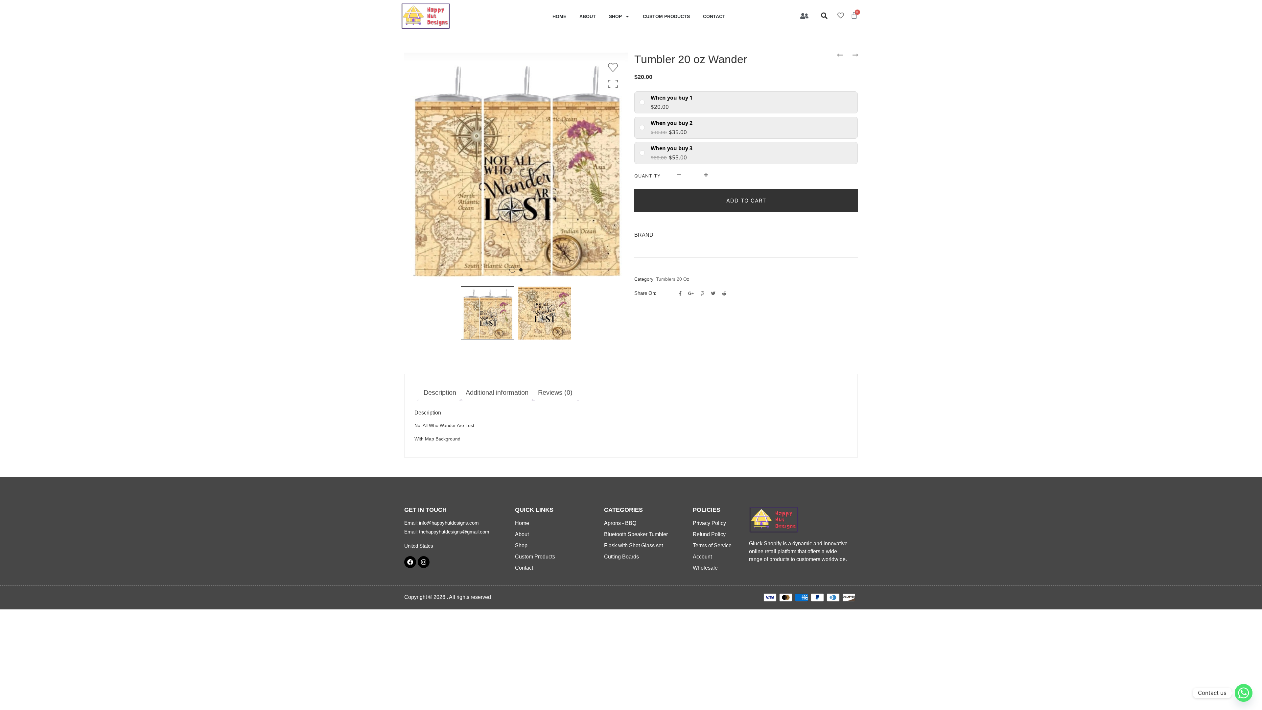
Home (559, 16)
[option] (516, 167)
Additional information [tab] (497, 392)
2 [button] (521, 270)
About (587, 16)
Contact (714, 16)
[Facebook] (410, 562)
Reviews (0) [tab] (555, 392)
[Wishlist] (614, 67)
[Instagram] (424, 562)
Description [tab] (440, 392)
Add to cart (746, 200)
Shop (615, 16)
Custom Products (666, 16)
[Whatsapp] (1243, 693)
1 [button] (512, 270)
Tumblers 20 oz (672, 279)
